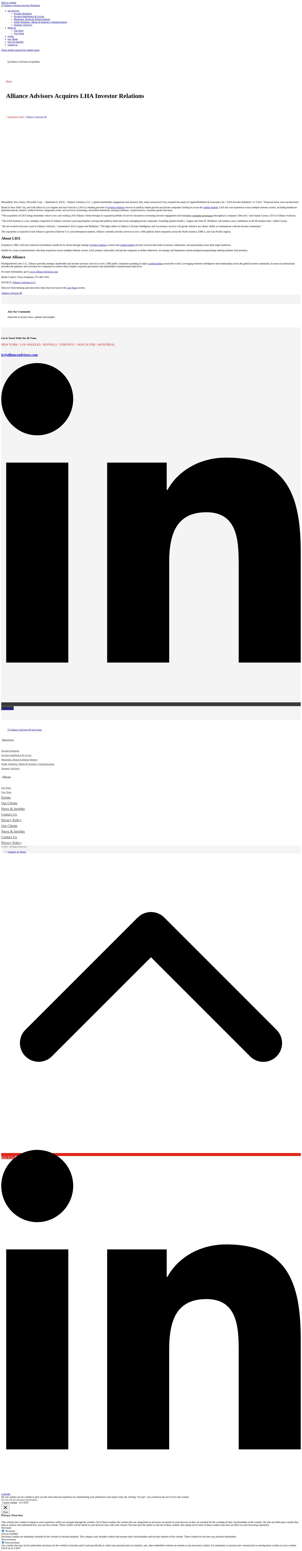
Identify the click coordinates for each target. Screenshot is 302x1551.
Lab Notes (72, 287)
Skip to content (8, 2)
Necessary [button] (6, 1527)
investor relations (116, 207)
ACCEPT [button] (24, 1502)
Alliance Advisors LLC (24, 282)
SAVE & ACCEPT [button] (11, 1548)
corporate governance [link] (202, 215)
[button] (20, 50)
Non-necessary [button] (8, 1539)
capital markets (210, 207)
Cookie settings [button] (9, 1502)
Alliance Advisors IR (36, 117)
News (9, 81)
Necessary (10, 1531)
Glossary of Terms (17, 852)
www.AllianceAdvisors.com (43, 271)
